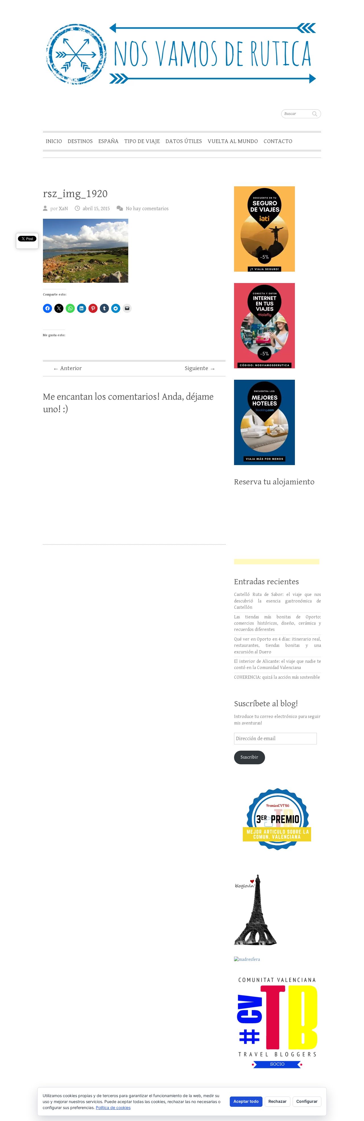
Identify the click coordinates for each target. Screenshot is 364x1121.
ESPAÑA (108, 141)
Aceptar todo (246, 1101)
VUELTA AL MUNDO (233, 141)
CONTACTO (278, 141)
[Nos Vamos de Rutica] (182, 50)
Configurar (307, 1101)
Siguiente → (200, 368)
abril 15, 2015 (96, 209)
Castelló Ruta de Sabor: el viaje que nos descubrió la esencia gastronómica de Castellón (277, 601)
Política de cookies (113, 1107)
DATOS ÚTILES (184, 141)
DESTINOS (80, 141)
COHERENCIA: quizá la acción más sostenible (277, 677)
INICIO (54, 141)
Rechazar (277, 1101)
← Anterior (67, 368)
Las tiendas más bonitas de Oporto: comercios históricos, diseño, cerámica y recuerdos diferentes (277, 623)
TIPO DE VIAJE (142, 141)
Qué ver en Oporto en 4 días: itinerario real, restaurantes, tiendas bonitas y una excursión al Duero (277, 646)
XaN (63, 209)
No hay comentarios (147, 209)
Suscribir (249, 757)
